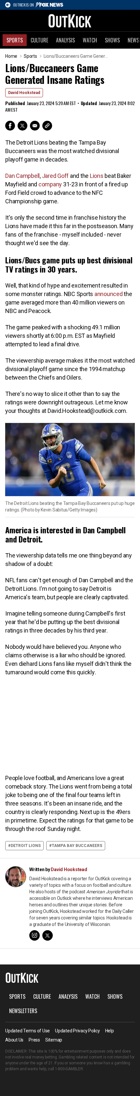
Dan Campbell (22, 175)
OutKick (70, 20)
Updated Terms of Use (27, 1030)
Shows (112, 40)
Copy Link (47, 126)
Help (109, 1030)
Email (35, 126)
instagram (34, 935)
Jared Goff (55, 175)
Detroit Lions (26, 845)
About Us (14, 1039)
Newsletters (23, 1011)
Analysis (65, 40)
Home (11, 56)
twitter (47, 935)
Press (34, 1039)
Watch (90, 40)
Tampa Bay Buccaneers (77, 845)
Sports (15, 40)
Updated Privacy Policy (77, 1030)
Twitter (22, 126)
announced (108, 293)
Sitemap (53, 1039)
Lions (97, 175)
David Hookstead (24, 92)
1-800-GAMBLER (69, 1069)
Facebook (10, 126)
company (50, 184)
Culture (39, 40)
